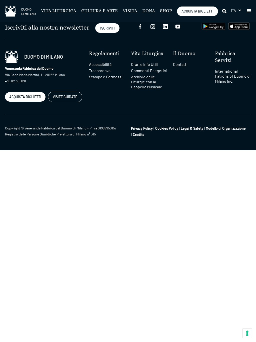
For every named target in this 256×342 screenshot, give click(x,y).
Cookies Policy (166, 128)
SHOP (166, 11)
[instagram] (152, 26)
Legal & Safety (192, 128)
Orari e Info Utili (144, 64)
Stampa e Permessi (105, 76)
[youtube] (177, 26)
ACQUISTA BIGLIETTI (198, 11)
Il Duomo (184, 53)
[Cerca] (224, 11)
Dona (148, 11)
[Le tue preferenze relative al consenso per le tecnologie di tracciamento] (247, 333)
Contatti (180, 64)
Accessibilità (100, 64)
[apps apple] (239, 25)
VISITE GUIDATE (65, 97)
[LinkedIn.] (165, 26)
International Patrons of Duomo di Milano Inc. (232, 76)
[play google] (213, 25)
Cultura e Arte (99, 11)
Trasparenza (99, 70)
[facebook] (140, 26)
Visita (130, 11)
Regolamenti (104, 53)
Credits (138, 134)
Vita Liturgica (58, 11)
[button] (236, 10)
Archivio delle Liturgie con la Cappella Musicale (146, 81)
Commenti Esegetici (149, 70)
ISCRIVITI (107, 28)
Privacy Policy (142, 128)
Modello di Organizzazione (226, 128)
